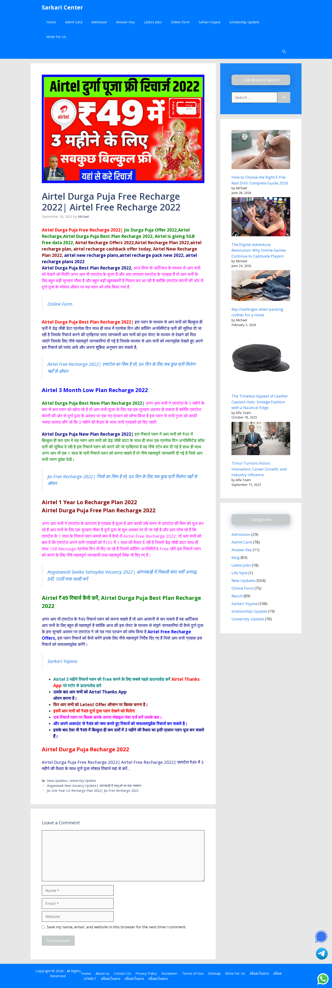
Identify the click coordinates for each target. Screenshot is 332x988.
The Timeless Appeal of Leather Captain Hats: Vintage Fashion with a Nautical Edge (259, 401)
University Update (82, 780)
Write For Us (56, 36)
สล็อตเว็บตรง (259, 973)
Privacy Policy (146, 973)
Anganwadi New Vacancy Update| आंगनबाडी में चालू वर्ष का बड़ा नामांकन (94, 785)
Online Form (180, 22)
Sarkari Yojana (209, 22)
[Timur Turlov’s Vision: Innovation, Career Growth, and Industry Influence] (260, 439)
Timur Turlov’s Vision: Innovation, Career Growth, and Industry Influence (259, 469)
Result (237, 595)
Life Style (239, 572)
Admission (99, 22)
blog (235, 557)
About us (102, 973)
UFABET (90, 978)
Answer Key (125, 22)
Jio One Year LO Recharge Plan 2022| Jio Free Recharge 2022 (92, 790)
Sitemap (214, 973)
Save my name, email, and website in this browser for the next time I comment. (116, 926)
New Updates (57, 780)
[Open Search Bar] (284, 51)
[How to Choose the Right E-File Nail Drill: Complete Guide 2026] (260, 150)
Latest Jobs (153, 22)
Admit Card (73, 22)
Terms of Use (192, 973)
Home (51, 22)
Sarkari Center (62, 7)
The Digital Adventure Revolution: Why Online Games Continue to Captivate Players (258, 250)
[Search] (283, 97)
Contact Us (122, 973)
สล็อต (277, 973)
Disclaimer (169, 973)
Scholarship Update (244, 22)
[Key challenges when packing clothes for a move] (260, 286)
